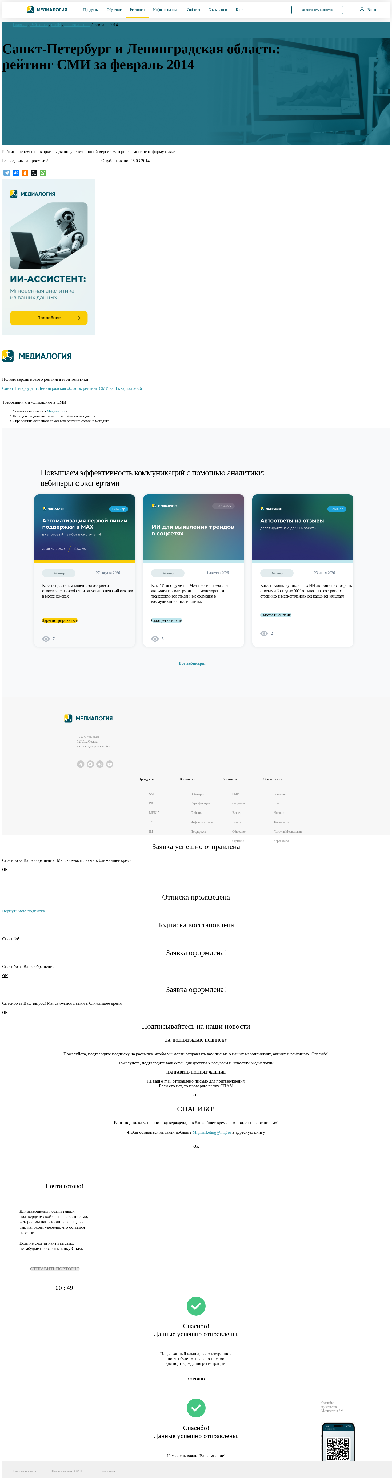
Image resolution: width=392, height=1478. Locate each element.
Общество (239, 832)
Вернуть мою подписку (23, 911)
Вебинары (197, 794)
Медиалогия (56, 411)
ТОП (152, 822)
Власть (236, 822)
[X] (34, 173)
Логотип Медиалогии (288, 832)
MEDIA (154, 813)
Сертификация (200, 803)
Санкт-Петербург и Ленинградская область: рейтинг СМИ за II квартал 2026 (72, 388)
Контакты (280, 794)
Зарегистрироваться (60, 620)
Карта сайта (281, 841)
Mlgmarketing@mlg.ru (212, 1132)
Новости (279, 813)
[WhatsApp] (43, 173)
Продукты (90, 10)
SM (151, 794)
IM (151, 832)
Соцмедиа (238, 803)
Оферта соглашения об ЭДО (66, 1470)
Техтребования (107, 1470)
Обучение (114, 10)
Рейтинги (137, 10)
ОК (5, 870)
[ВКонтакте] (16, 173)
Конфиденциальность (24, 1470)
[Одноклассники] (25, 173)
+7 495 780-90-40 (88, 737)
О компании (218, 10)
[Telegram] (6, 173)
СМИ (236, 794)
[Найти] (275, 9)
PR (151, 803)
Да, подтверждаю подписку (196, 1040)
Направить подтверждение (196, 1072)
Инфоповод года (165, 10)
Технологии (281, 822)
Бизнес (236, 813)
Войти (372, 10)
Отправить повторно (55, 1269)
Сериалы (238, 841)
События (193, 10)
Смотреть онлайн (166, 620)
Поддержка (198, 832)
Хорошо (196, 1379)
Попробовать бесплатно (317, 9)
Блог (239, 10)
